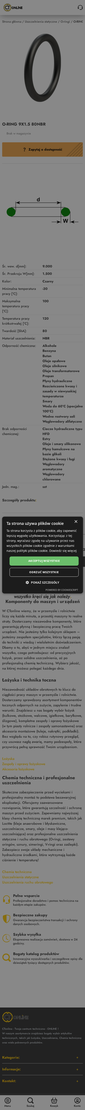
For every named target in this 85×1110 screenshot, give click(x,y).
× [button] (75, 521)
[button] (42, 582)
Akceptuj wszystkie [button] (44, 561)
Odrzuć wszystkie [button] (44, 572)
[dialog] (42, 555)
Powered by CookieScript (62, 589)
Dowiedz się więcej (63, 551)
